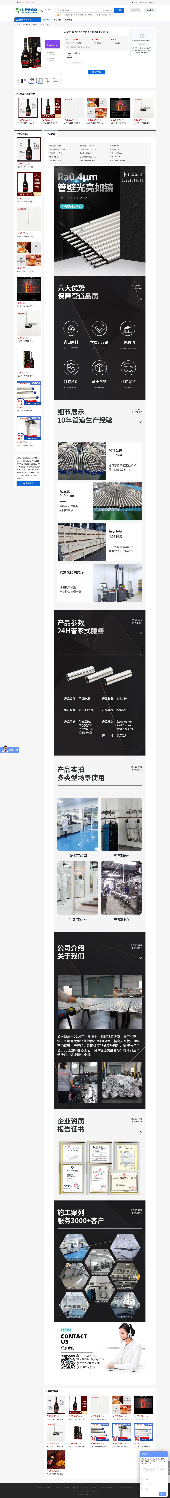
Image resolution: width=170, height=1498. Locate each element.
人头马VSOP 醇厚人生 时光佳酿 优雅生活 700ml (28, 464)
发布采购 (150, 10)
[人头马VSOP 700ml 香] (144, 108)
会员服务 (94, 1487)
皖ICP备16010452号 (85, 1494)
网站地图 (112, 1487)
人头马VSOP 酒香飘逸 (55, 1474)
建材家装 (63, 15)
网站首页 (40, 1487)
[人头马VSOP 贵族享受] (120, 108)
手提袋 (106, 15)
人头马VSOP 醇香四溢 (25, 445)
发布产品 (135, 10)
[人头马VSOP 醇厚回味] (29, 393)
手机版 (135, 2)
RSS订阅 (121, 1487)
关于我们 (48, 1487)
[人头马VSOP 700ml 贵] (143, 1432)
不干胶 (92, 15)
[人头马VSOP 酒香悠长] (51, 108)
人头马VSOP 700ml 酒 (95, 123)
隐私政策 (75, 1487)
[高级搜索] (57, 15)
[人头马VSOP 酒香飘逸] (56, 1459)
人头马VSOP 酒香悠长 (49, 123)
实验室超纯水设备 (77, 15)
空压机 (86, 15)
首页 (18, 25)
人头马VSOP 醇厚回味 (25, 411)
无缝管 (47, 25)
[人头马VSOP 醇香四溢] (29, 428)
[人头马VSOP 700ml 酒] (97, 108)
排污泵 (69, 15)
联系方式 (57, 1487)
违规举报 (130, 1487)
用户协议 (66, 1487)
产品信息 (51, 134)
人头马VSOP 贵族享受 (118, 123)
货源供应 (25, 25)
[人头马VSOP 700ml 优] (28, 108)
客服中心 (143, 2)
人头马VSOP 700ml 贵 (142, 1447)
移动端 (151, 2)
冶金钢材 (34, 25)
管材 (41, 25)
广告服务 (103, 1487)
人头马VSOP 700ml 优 (26, 123)
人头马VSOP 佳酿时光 (72, 123)
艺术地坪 (100, 15)
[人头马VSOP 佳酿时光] (74, 108)
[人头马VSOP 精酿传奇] (29, 358)
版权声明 (84, 1487)
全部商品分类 (25, 20)
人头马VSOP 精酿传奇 (25, 376)
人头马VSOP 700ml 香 (141, 123)
